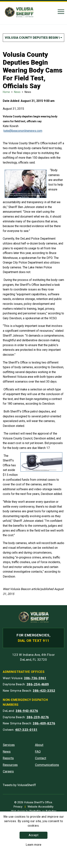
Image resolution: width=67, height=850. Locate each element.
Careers (8, 771)
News (17, 91)
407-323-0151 (26, 730)
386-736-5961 (35, 678)
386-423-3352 (44, 690)
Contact (40, 758)
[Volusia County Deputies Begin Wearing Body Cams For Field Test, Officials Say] (49, 170)
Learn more (33, 844)
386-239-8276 (38, 717)
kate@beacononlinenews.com (23, 131)
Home (6, 91)
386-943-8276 (27, 711)
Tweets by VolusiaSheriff (19, 785)
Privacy (18, 806)
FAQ (38, 751)
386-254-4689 (38, 684)
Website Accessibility (40, 806)
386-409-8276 (44, 723)
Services (9, 745)
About (39, 745)
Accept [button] (33, 835)
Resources (10, 765)
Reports (8, 758)
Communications (47, 765)
